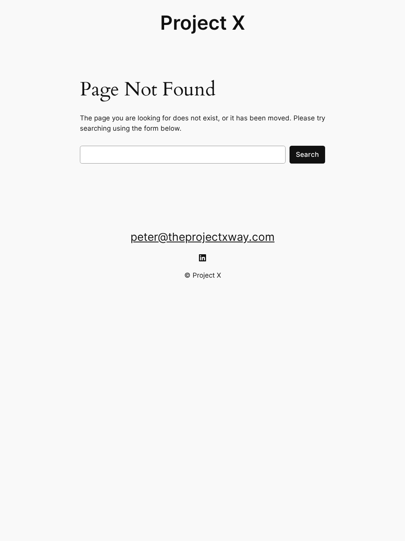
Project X (202, 22)
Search (307, 154)
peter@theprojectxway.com (202, 237)
